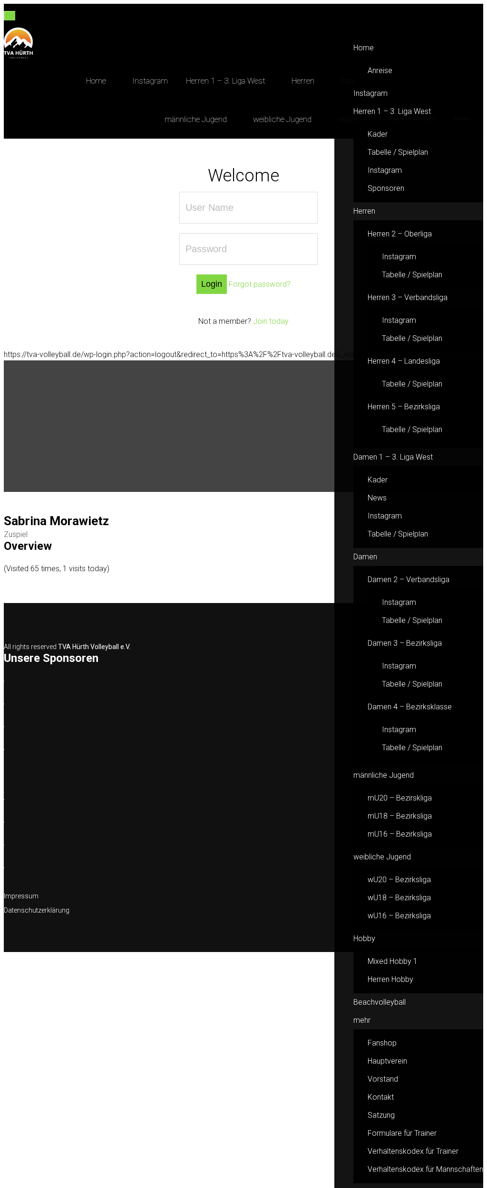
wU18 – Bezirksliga (399, 897)
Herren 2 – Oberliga (400, 233)
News (377, 497)
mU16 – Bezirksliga (400, 834)
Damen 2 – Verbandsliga (408, 579)
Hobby (364, 938)
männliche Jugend (383, 775)
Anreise (380, 70)
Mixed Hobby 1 (393, 961)
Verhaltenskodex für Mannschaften (425, 1169)
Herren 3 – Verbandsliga (408, 297)
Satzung (381, 1115)
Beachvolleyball (379, 1002)
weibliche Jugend (382, 856)
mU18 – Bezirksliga (400, 815)
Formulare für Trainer (402, 1133)
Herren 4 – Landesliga (404, 361)
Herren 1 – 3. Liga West (392, 111)
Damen (365, 556)
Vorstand (383, 1079)
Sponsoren (386, 188)
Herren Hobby (390, 979)
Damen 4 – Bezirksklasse (410, 706)
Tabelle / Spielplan (398, 152)
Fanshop (382, 1042)
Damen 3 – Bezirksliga (405, 643)
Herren (364, 211)
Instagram (370, 93)
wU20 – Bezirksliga (399, 879)
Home (363, 47)
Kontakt (381, 1097)
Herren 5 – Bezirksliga (404, 406)
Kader (378, 134)
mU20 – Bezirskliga (400, 797)
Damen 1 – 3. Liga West (393, 457)
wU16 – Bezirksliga (399, 915)
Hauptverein (387, 1060)
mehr (361, 1020)
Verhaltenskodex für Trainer (413, 1151)
